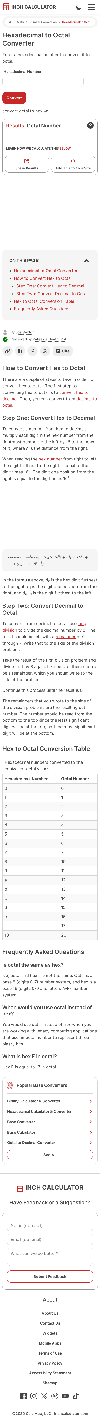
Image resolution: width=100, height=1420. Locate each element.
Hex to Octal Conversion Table (44, 301)
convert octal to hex (22, 110)
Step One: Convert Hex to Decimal (50, 286)
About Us (50, 1313)
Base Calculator (21, 1132)
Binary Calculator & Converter (33, 1101)
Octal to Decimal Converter (31, 1142)
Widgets (50, 1333)
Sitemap (50, 1383)
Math (20, 22)
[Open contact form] (90, 125)
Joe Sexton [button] (25, 332)
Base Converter (21, 1122)
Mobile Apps (50, 1343)
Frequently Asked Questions (41, 308)
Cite (66, 351)
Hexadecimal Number (22, 71)
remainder (66, 636)
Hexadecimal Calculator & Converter (39, 1111)
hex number (50, 459)
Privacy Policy (50, 1363)
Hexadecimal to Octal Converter (45, 270)
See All (50, 1154)
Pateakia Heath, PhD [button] (50, 339)
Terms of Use (50, 1353)
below (65, 148)
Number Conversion (43, 22)
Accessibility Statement (50, 1373)
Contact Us (50, 1323)
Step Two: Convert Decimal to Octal (51, 293)
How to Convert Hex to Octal (43, 278)
